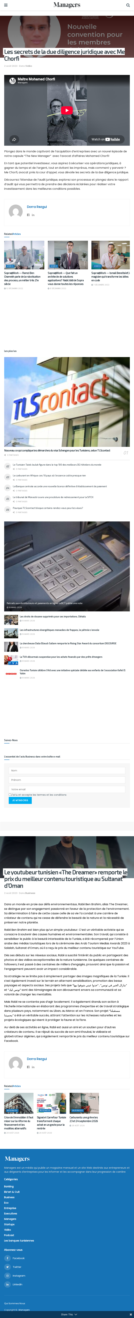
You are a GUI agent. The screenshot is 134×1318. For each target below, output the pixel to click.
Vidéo (28, 66)
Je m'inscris (20, 800)
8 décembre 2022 (57, 288)
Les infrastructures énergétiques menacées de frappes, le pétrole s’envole (59, 630)
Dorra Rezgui (37, 207)
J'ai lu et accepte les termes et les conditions (38, 795)
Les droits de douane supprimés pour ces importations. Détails (53, 616)
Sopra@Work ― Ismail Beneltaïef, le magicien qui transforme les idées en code (111, 276)
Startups (9, 1224)
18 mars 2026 (28, 647)
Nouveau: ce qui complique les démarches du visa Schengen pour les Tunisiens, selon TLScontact (57, 450)
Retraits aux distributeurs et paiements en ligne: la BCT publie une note (45, 603)
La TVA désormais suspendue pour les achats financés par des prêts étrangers (61, 656)
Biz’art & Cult (12, 1192)
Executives (10, 1213)
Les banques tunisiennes (19, 1240)
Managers (10, 1219)
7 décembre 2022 (101, 285)
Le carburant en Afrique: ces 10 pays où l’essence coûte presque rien (49, 475)
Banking (9, 1186)
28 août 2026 (12, 1133)
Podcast (9, 1235)
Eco (6, 1202)
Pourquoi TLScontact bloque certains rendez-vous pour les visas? (48, 507)
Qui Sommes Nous (14, 1303)
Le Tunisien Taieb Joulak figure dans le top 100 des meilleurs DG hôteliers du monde (57, 464)
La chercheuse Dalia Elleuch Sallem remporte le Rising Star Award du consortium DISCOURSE (68, 643)
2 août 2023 (10, 66)
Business (30, 893)
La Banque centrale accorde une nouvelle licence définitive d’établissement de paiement (60, 486)
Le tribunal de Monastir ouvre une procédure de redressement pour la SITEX (53, 497)
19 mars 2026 (15, 607)
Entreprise (10, 1208)
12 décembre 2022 (14, 288)
